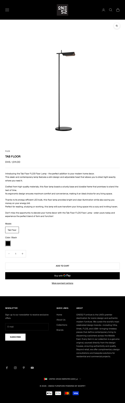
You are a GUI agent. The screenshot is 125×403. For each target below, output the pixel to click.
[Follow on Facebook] (6, 367)
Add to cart (62, 266)
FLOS (7, 151)
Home (59, 314)
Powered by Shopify (75, 386)
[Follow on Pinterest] (23, 367)
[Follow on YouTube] (32, 367)
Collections (61, 325)
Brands (59, 330)
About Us (60, 319)
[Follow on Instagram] (15, 367)
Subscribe (15, 337)
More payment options (62, 283)
